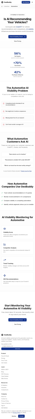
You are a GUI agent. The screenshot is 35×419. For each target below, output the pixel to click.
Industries (6, 6)
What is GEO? (4, 369)
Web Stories (4, 378)
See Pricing (17, 324)
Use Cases (4, 362)
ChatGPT (19, 27)
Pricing (3, 358)
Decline (14, 416)
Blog (2, 371)
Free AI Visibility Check (16, 36)
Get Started (26, 2)
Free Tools (4, 360)
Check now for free (26, 171)
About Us (3, 396)
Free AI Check (5, 356)
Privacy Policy (5, 401)
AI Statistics (4, 385)
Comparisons (4, 389)
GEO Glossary (5, 374)
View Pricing (17, 41)
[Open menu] (32, 2)
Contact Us (4, 398)
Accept (21, 416)
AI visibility (30, 29)
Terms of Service (6, 403)
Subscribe (17, 348)
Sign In (3, 405)
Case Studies (4, 376)
